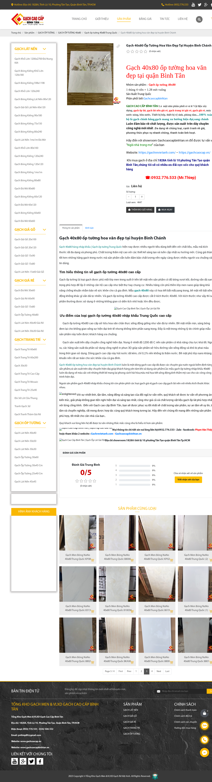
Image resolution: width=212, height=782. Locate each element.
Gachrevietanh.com (102, 434)
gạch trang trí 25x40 (26, 390)
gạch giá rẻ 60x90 (25, 298)
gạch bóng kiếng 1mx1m (28, 172)
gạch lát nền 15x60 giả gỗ (29, 272)
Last (167, 671)
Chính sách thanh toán (185, 710)
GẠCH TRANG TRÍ (27, 340)
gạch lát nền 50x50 (25, 441)
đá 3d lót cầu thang (26, 398)
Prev (129, 671)
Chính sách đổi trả (183, 716)
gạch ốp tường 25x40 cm (29, 473)
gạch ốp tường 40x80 (26, 315)
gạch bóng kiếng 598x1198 (30, 83)
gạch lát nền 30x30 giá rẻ (29, 331)
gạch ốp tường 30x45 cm (29, 465)
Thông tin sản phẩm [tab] (71, 228)
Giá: (128, 186)
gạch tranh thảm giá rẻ (28, 414)
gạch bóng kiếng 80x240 (28, 132)
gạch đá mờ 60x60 (25, 221)
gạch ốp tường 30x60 (26, 457)
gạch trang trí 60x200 (26, 357)
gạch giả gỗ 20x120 (25, 247)
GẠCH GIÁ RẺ (24, 280)
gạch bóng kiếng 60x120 (28, 197)
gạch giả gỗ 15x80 (25, 264)
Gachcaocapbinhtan (155, 98)
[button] (118, 46)
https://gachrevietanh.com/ (157, 152)
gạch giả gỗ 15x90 (25, 255)
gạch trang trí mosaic (26, 382)
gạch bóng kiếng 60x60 (28, 213)
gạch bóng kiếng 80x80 (28, 180)
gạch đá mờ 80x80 (25, 188)
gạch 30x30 (21, 365)
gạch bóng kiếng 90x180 (28, 115)
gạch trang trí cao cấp (27, 374)
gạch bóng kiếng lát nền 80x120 (33, 99)
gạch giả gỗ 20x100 (25, 239)
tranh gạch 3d (22, 406)
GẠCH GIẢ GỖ (25, 230)
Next (159, 671)
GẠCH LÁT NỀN (26, 49)
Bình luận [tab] (89, 228)
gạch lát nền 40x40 (25, 433)
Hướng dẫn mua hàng (185, 728)
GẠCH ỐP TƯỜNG (28, 423)
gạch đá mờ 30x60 (25, 290)
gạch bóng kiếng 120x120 (29, 164)
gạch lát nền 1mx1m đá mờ (30, 140)
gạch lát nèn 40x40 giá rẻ (29, 323)
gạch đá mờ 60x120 (25, 205)
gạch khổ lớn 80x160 (26, 148)
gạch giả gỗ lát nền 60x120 (30, 107)
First (121, 671)
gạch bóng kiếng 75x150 (28, 123)
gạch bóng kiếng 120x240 (29, 156)
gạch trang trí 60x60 (26, 349)
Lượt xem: (131, 202)
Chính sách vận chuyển (185, 722)
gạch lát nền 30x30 (25, 449)
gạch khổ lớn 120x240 (27, 91)
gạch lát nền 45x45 (25, 481)
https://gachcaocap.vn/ (194, 152)
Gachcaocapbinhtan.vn (128, 434)
